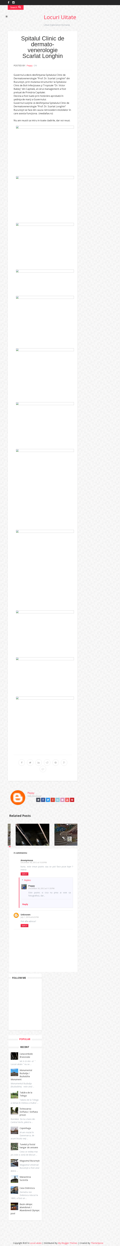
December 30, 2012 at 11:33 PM (41, 888)
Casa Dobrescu (27, 1187)
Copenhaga (25, 1128)
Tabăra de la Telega (26, 1094)
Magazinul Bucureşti (30, 1160)
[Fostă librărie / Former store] (75, 835)
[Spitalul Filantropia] (37, 835)
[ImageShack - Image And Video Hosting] (45, 147)
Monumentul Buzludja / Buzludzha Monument (21, 1075)
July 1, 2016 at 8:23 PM (30, 917)
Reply (24, 874)
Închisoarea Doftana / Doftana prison (29, 1111)
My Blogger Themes (67, 1243)
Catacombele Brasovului (26, 1055)
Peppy (31, 885)
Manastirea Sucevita (25, 1178)
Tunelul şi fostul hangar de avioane (29, 1146)
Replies (27, 880)
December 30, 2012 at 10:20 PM (34, 862)
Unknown (25, 914)
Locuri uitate (60, 17)
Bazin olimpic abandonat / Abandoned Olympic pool (25, 1209)
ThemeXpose (97, 1243)
